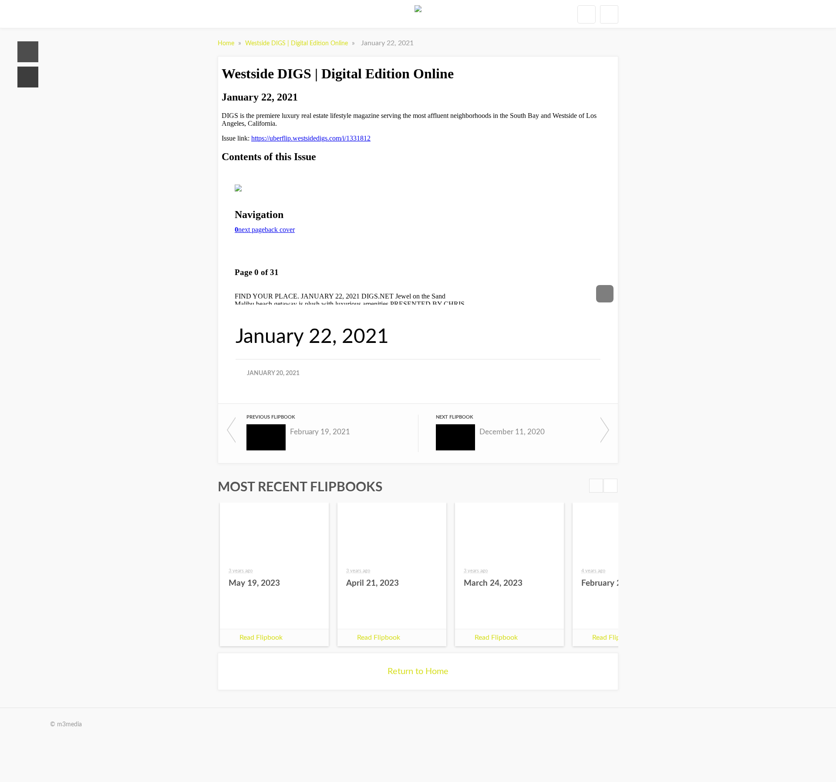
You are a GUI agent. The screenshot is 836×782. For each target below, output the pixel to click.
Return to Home (418, 671)
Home (27, 51)
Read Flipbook (261, 637)
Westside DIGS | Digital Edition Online (297, 43)
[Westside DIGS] (418, 14)
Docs (27, 77)
